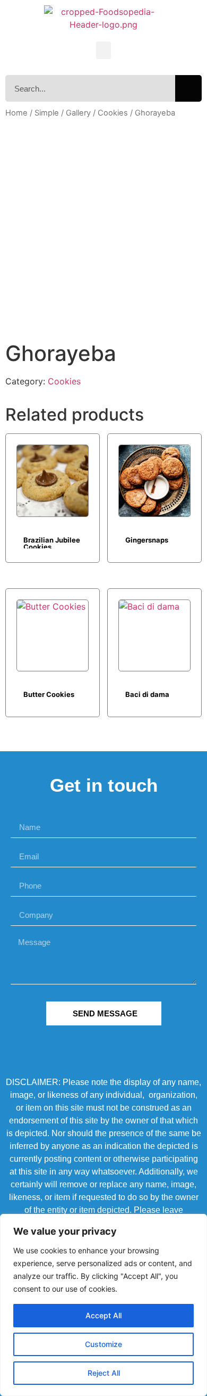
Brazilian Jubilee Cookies (51, 542)
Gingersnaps (146, 540)
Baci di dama (147, 694)
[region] (103, 1305)
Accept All (103, 1315)
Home (16, 113)
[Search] (188, 88)
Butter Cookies (48, 694)
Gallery (78, 113)
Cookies (113, 113)
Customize (103, 1344)
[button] (103, 50)
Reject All (104, 1372)
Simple (46, 113)
